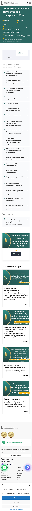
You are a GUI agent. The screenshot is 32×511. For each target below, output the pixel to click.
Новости (19, 479)
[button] (29, 485)
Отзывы (19, 477)
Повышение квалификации (22, 321)
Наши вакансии (21, 482)
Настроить (16, 506)
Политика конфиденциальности (16, 509)
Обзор (10, 58)
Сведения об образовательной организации (21, 472)
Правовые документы (6, 477)
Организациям (4, 475)
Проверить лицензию (16, 455)
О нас (19, 467)
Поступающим (4, 473)
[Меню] (30, 3)
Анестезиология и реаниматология (20, 359)
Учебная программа (20, 53)
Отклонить (16, 502)
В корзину (16, 254)
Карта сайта (4, 479)
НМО (2, 470)
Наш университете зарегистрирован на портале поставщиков (15, 449)
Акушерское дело (24, 282)
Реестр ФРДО (20, 475)
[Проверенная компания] (7, 459)
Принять (16, 498)
